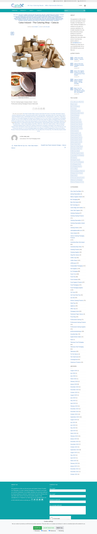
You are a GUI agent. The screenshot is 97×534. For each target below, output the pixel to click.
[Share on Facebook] (33, 109)
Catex (72, 144)
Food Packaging (59, 18)
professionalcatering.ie (34, 20)
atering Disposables (75, 194)
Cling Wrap (34, 124)
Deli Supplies (30, 18)
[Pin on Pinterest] (41, 109)
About (31, 10)
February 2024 (74, 436)
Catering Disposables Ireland (42, 15)
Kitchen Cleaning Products (54, 18)
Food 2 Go (43, 18)
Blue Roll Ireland (41, 14)
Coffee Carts (45, 124)
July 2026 (72, 373)
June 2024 (73, 425)
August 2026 (73, 370)
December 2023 (74, 441)
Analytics (45, 530)
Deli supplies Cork (58, 125)
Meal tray (82, 171)
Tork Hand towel (74, 357)
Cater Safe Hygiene (75, 210)
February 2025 (74, 406)
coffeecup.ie (58, 17)
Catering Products (74, 117)
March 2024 (73, 433)
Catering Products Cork (76, 119)
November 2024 (74, 411)
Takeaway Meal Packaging (77, 347)
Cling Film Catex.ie (74, 255)
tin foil (38, 131)
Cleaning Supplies (36, 17)
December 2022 (74, 469)
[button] (80, 5)
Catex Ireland (29, 16)
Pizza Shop (35, 19)
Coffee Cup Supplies (60, 124)
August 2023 (73, 452)
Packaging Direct (51, 128)
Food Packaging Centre (76, 164)
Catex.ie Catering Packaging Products (43, 16)
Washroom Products (75, 362)
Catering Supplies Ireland (48, 122)
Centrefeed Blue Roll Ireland (30, 116)
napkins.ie (20, 19)
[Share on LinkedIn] (44, 109)
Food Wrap (51, 126)
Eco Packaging (37, 18)
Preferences (53, 530)
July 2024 (72, 422)
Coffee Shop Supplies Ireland (19, 125)
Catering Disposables (28, 15)
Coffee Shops (51, 17)
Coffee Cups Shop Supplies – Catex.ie (78, 58)
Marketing (61, 530)
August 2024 (73, 419)
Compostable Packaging (20, 18)
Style (71, 339)
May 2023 (73, 455)
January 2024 (73, 439)
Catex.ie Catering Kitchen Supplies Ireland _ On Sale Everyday (78, 81)
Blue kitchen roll (18, 122)
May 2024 (73, 428)
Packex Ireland (74, 175)
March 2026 (73, 379)
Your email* (52, 494)
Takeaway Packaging (75, 182)
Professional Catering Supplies (31, 121)
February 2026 (74, 381)
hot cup (55, 126)
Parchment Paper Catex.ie (76, 314)
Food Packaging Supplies (20, 18)
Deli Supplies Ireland (75, 159)
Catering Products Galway (76, 124)
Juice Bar (44, 18)
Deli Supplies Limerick (23, 126)
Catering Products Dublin (76, 122)
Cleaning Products (74, 249)
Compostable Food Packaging (77, 155)
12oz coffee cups (74, 102)
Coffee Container (51, 124)
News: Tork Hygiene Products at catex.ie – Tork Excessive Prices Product (79, 73)
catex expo (73, 146)
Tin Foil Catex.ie (74, 354)
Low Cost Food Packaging (27, 128)
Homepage (14, 10)
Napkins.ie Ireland (44, 128)
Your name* (52, 488)
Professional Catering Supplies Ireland (23, 129)
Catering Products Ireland (76, 126)
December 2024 (74, 409)
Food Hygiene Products (76, 282)
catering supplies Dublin (76, 135)
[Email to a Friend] (39, 109)
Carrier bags (73, 108)
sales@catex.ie (76, 42)
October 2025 (74, 392)
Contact (39, 10)
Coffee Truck (28, 125)
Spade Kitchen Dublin (75, 337)
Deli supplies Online (32, 126)
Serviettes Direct (41, 129)
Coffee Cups (44, 17)
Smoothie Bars (74, 334)
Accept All (37, 528)
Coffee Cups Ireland (75, 151)
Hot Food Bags (74, 168)
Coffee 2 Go (39, 124)
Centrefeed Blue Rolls (25, 17)
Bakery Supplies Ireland (30, 14)
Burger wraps (74, 104)
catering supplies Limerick (76, 142)
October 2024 (74, 414)
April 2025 (73, 403)
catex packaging (28, 124)
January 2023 (73, 466)
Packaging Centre (27, 19)
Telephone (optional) (55, 499)
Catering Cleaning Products (77, 216)
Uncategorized (74, 359)
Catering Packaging (75, 115)
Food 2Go (72, 277)
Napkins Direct (37, 128)
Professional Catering (75, 319)
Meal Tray (46, 119)
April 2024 (73, 430)
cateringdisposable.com (19, 16)
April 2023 (73, 458)
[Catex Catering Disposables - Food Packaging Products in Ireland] (18, 5)
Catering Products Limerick (76, 128)
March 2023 (73, 460)
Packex (80, 173)
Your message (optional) (56, 505)
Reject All (60, 528)
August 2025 (73, 395)
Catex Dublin (77, 144)
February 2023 (74, 463)
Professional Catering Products (46, 19)
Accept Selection (49, 528)
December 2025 (74, 387)
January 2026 (73, 384)
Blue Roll (81, 102)
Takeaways (56, 20)
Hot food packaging (75, 171)
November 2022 (74, 471)
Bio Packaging (73, 199)
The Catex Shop (48, 129)
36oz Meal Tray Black (18, 14)
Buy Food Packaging (75, 106)
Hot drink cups (61, 126)
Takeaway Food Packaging (46, 20)
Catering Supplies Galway (76, 137)
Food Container (51, 18)
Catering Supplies (38, 122)
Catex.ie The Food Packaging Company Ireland (79, 65)
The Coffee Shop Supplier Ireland (59, 129)
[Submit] (84, 10)
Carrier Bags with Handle (52, 14)
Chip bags (73, 148)
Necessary (37, 530)
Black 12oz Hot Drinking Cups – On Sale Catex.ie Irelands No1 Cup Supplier (79, 90)
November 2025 (74, 389)
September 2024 (74, 417)
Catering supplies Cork (75, 133)
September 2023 (74, 450)
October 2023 (74, 447)
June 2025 (73, 398)
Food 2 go (39, 126)
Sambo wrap (34, 129)
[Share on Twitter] (36, 109)
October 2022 (74, 474)
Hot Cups (29, 18)
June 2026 (73, 376)
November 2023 (74, 444)
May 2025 (73, 400)
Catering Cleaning (74, 213)
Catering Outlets (54, 15)
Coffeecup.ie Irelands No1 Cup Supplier (39, 125)
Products (23, 10)
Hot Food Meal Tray (37, 18)
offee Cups (73, 308)
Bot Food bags (74, 205)
